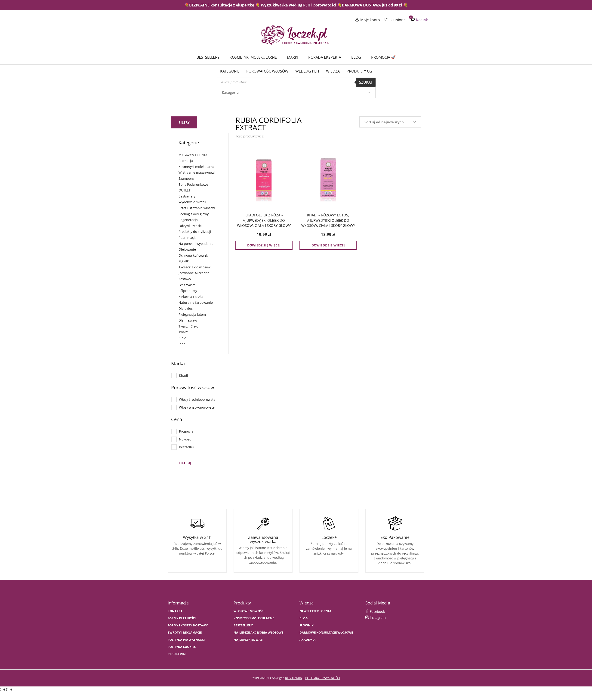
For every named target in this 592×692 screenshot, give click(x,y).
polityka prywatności (322, 678)
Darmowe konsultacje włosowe (326, 632)
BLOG (303, 618)
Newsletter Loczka (315, 611)
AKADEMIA (307, 639)
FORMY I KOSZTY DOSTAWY (188, 625)
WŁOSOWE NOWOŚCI (249, 611)
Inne (182, 344)
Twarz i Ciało (188, 326)
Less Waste (187, 285)
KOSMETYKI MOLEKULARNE (254, 618)
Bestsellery (208, 57)
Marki (292, 57)
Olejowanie (187, 249)
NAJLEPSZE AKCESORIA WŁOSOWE (258, 632)
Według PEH (307, 71)
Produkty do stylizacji (195, 231)
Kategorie (229, 71)
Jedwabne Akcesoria (194, 273)
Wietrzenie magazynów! (197, 172)
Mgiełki (184, 261)
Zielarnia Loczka (191, 296)
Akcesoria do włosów (194, 267)
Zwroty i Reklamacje (185, 632)
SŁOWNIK (306, 625)
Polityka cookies (182, 646)
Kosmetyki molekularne (253, 57)
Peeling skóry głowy (194, 214)
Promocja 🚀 (383, 57)
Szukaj (365, 82)
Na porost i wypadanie (196, 243)
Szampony (186, 178)
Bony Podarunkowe (193, 184)
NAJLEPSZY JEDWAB (248, 639)
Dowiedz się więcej (264, 245)
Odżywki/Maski (190, 226)
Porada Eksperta (324, 57)
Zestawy (185, 279)
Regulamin (177, 654)
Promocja (186, 160)
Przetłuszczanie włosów (197, 208)
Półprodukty (188, 290)
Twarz (183, 332)
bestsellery (243, 625)
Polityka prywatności (186, 639)
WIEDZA (333, 71)
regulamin (293, 678)
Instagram (377, 617)
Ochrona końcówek (193, 255)
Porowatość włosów (267, 71)
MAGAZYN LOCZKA (193, 155)
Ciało (182, 338)
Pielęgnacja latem (192, 314)
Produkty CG (359, 71)
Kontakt (175, 611)
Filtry (184, 122)
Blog (356, 57)
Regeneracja (188, 220)
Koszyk (419, 19)
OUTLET (185, 190)
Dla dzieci (186, 308)
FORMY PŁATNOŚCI (182, 618)
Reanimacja (188, 237)
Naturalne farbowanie (196, 302)
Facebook (377, 611)
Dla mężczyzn (189, 320)
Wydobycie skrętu (192, 202)
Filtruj (185, 463)
